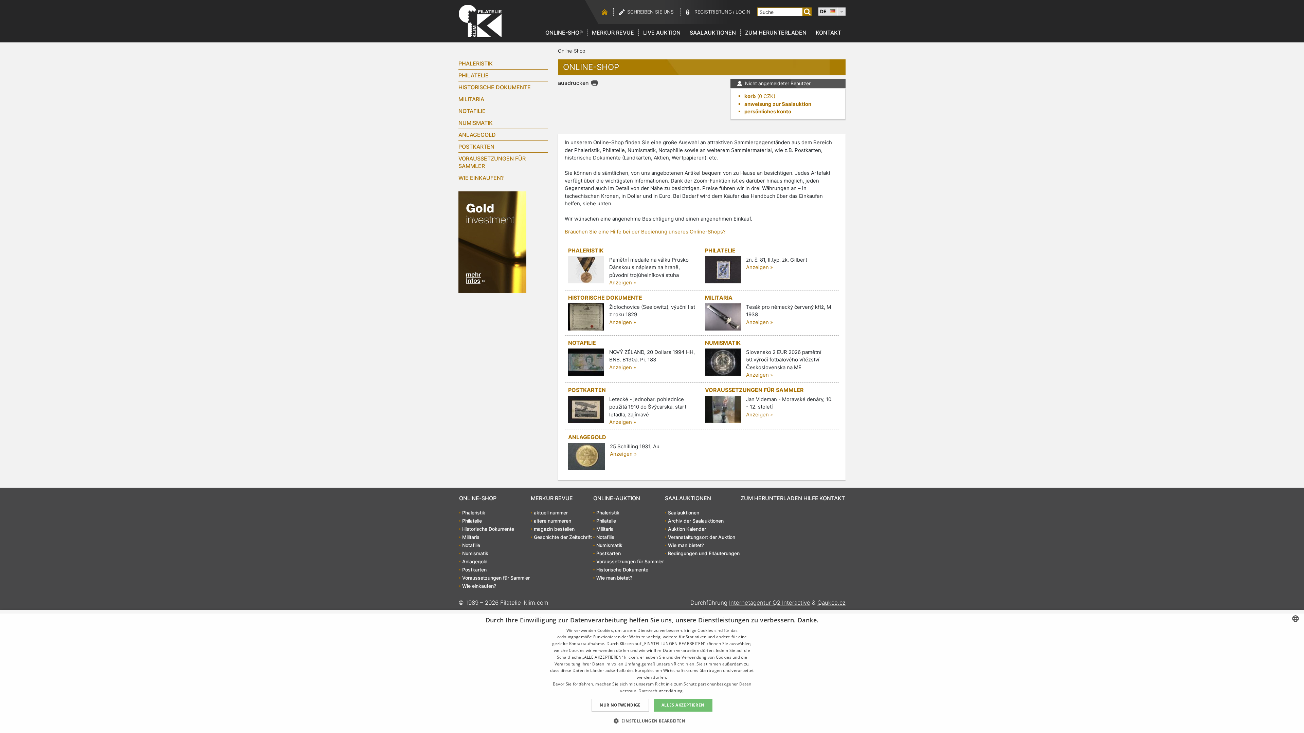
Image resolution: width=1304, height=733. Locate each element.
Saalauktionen (713, 32)
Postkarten (476, 146)
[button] (652, 721)
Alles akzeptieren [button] (683, 705)
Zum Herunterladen (776, 32)
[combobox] (1295, 618)
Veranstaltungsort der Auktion (701, 537)
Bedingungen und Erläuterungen (704, 553)
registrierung (713, 12)
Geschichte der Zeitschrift (563, 537)
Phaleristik (475, 63)
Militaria (471, 99)
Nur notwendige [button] (620, 705)
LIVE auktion (662, 32)
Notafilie (472, 111)
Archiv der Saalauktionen (696, 521)
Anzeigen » (622, 282)
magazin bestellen (554, 529)
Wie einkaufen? (481, 177)
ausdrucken (573, 82)
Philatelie (473, 75)
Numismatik (475, 122)
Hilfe (810, 498)
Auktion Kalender (687, 529)
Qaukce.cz (831, 602)
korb (750, 96)
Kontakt (828, 32)
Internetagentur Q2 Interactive (769, 602)
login (743, 12)
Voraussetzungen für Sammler (492, 162)
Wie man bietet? (614, 578)
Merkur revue (613, 32)
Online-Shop (564, 32)
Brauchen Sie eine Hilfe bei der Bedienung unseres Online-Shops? (645, 231)
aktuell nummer (551, 512)
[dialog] (652, 671)
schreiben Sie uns (650, 12)
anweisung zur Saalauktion (777, 104)
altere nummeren (552, 521)
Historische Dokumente (494, 87)
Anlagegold (477, 134)
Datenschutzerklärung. (661, 691)
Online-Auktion (616, 498)
